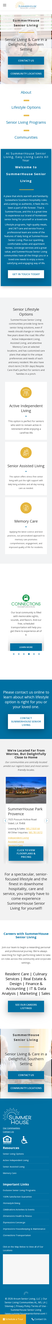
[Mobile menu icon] (4, 5)
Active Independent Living (16, 1160)
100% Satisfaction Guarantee (17, 1196)
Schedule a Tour (14, 1319)
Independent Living (18, 837)
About (26, 92)
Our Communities (11, 1128)
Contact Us (8, 1131)
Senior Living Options (13, 1153)
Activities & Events (19, 1209)
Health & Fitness (17, 1215)
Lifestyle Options (26, 107)
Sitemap (9, 1306)
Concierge (14, 1222)
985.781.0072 (35, 832)
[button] (5, 820)
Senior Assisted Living (14, 1166)
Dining (11, 1203)
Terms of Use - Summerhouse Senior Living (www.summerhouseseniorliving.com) (26, 1310)
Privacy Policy (23, 1306)
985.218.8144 (33, 828)
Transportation (17, 1235)
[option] (26, 620)
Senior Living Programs (26, 122)
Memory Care (15, 845)
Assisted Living (16, 841)
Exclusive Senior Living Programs (19, 1190)
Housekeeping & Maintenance (24, 1228)
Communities (26, 137)
